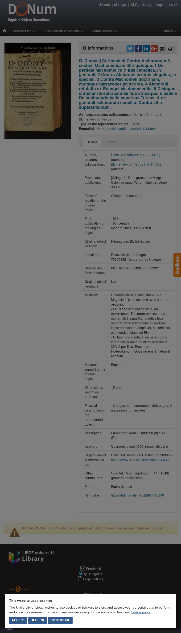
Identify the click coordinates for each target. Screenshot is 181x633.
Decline (38, 620)
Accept (18, 620)
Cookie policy (140, 612)
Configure (60, 620)
